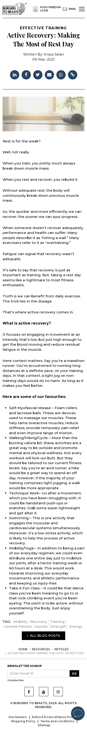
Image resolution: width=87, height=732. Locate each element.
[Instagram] (58, 691)
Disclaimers (18, 717)
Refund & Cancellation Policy (54, 717)
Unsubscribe (15, 680)
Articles (61, 649)
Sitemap (44, 725)
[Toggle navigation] (82, 9)
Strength (58, 626)
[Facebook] (29, 691)
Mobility (20, 621)
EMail (72, 8)
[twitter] (37, 74)
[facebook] (26, 74)
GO (74, 673)
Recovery (38, 621)
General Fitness (18, 626)
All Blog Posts (44, 636)
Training (57, 621)
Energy (75, 626)
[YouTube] (43, 691)
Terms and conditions (57, 721)
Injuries (41, 626)
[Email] (49, 74)
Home (23, 649)
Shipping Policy (23, 721)
